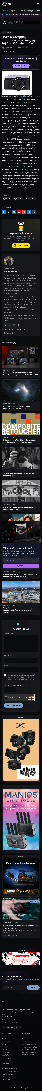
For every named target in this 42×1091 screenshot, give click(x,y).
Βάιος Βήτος (9, 48)
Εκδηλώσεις (6, 1052)
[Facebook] (10, 325)
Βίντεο (4, 1044)
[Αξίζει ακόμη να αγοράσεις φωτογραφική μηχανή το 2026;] (21, 458)
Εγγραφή (32, 988)
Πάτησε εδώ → (22, 66)
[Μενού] (38, 4)
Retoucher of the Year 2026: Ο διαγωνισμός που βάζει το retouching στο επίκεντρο (19, 441)
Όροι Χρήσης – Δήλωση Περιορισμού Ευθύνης (30, 1048)
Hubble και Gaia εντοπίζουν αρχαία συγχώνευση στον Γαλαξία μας (16, 407)
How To (4, 1039)
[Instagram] (14, 325)
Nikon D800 (10, 139)
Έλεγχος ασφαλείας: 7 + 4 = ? (15, 686)
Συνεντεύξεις (6, 1058)
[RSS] (20, 1027)
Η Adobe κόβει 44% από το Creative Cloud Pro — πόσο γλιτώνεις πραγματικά (20, 575)
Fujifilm (23, 96)
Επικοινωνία (8, 1017)
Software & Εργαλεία (8, 1074)
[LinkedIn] (18, 325)
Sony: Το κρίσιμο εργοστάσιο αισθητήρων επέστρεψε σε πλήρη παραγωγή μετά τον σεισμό (18, 610)
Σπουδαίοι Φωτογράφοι (9, 1069)
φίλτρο (20, 126)
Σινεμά (4, 1047)
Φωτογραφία (7, 32)
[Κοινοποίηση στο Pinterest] (19, 212)
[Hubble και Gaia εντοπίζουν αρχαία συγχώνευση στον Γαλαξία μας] (21, 390)
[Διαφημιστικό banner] (21, 23)
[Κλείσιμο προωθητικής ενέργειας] (38, 523)
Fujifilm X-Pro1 (18, 199)
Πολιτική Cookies (28, 1055)
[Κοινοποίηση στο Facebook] (4, 212)
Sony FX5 (13, 11)
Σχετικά (24, 1041)
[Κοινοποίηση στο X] (9, 212)
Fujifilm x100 (30, 199)
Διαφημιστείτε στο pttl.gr (30, 1044)
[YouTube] (12, 1027)
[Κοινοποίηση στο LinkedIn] (14, 212)
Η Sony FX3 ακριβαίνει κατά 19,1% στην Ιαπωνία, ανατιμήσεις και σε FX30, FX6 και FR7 (20, 374)
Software (5, 1050)
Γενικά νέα (5, 1055)
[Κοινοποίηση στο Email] (34, 212)
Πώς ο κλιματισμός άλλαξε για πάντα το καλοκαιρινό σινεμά (18, 508)
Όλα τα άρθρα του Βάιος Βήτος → (14, 329)
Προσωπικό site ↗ (10, 333)
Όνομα (7, 656)
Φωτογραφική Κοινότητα (10, 1071)
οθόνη (20, 166)
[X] (16, 1027)
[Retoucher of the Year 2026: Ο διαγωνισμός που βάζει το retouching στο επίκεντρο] (21, 424)
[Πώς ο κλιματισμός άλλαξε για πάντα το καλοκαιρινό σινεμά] (21, 491)
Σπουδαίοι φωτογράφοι (26, 11)
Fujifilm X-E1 (7, 199)
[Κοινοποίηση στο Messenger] (29, 212)
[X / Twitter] (5, 325)
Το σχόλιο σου (9, 633)
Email (7, 665)
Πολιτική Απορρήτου (29, 1052)
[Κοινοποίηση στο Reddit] (24, 212)
